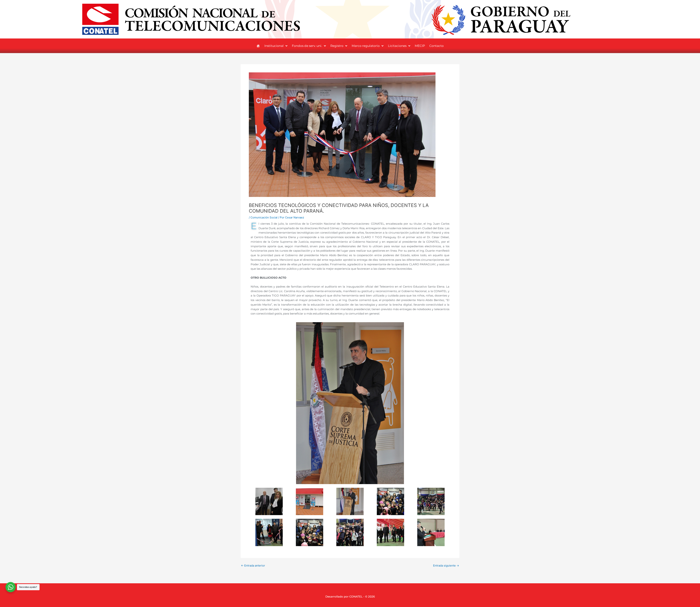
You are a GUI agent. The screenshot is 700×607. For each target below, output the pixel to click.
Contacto (436, 46)
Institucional (274, 46)
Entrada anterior (253, 565)
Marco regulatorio (366, 46)
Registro (336, 46)
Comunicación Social (263, 217)
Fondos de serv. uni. (307, 46)
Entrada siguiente (446, 565)
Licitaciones (397, 46)
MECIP (420, 46)
